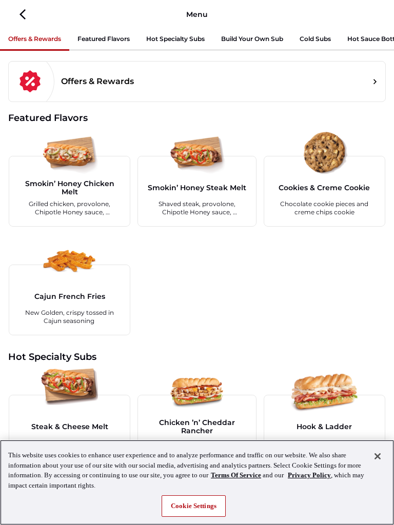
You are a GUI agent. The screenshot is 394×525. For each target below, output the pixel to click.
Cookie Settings (193, 506)
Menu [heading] (197, 14)
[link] (197, 81)
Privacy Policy (309, 475)
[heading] (197, 118)
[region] (197, 482)
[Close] (377, 456)
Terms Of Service (236, 475)
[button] (23, 14)
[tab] (34, 40)
